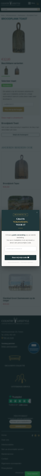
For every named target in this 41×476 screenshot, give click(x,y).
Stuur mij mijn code (19, 257)
